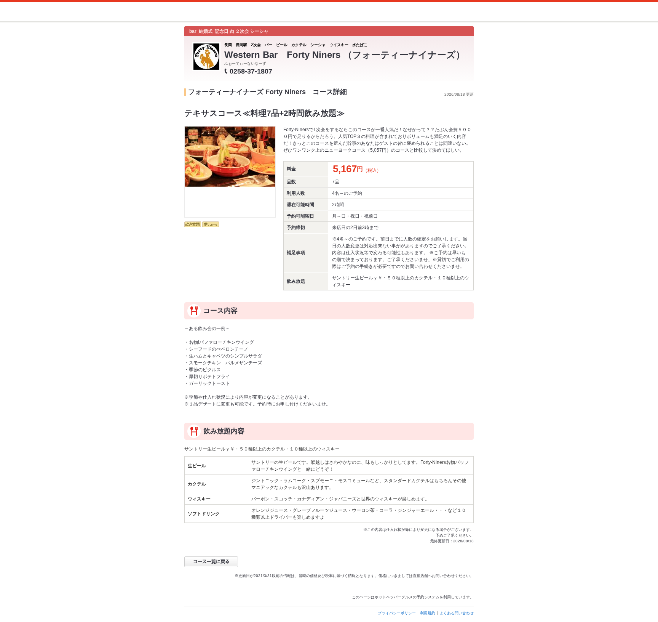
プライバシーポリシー (397, 613)
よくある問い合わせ (456, 613)
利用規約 (427, 613)
